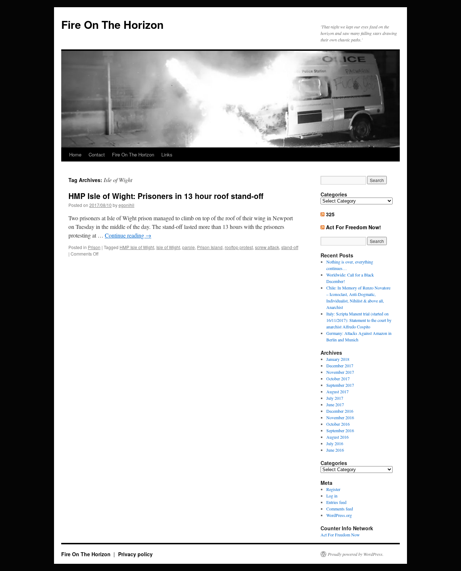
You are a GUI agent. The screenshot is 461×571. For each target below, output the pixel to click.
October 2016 (338, 424)
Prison (94, 247)
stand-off (289, 247)
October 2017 (338, 378)
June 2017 (335, 404)
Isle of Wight (168, 247)
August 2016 (337, 437)
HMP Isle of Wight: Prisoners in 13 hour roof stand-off (165, 195)
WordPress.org (339, 515)
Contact (97, 154)
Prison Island (210, 247)
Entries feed (336, 502)
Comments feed (339, 509)
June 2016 (335, 450)
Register (333, 489)
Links (167, 154)
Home (75, 154)
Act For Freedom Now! (353, 227)
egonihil (126, 205)
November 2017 (340, 372)
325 (330, 214)
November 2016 (340, 417)
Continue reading (128, 235)
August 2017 (337, 391)
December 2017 (339, 365)
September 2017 (340, 385)
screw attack (267, 247)
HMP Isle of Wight (137, 247)
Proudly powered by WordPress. (356, 554)
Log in (331, 496)
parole (188, 247)
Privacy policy (135, 554)
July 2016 (334, 443)
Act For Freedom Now (340, 534)
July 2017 (334, 398)
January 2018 (337, 359)
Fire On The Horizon (112, 24)
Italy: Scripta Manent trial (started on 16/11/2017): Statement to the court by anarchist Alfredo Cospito (358, 320)
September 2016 (340, 430)
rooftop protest (239, 247)
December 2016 (339, 411)
